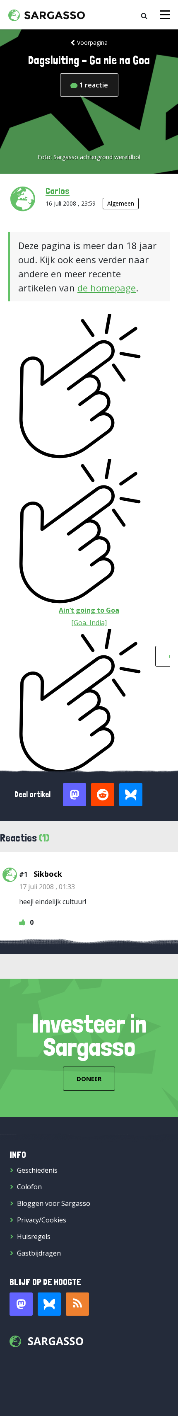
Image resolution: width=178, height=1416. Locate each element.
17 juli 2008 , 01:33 (47, 886)
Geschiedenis (37, 1170)
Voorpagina (92, 42)
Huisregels (34, 1236)
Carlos (58, 190)
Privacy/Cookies (41, 1219)
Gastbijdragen (39, 1253)
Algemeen (120, 203)
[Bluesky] (49, 1304)
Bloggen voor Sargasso (53, 1203)
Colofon (29, 1186)
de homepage (106, 287)
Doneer (89, 1078)
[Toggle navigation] (165, 14)
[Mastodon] (21, 1304)
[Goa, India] (89, 622)
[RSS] (77, 1304)
